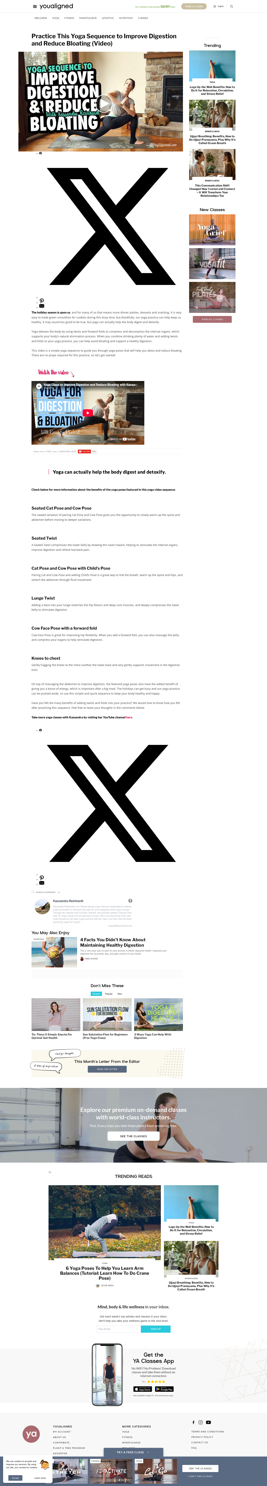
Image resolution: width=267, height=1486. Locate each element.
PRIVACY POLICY (202, 1437)
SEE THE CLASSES (200, 1468)
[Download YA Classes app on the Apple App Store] (142, 1389)
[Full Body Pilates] (212, 297)
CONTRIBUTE (61, 1442)
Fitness (69, 17)
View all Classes (212, 319)
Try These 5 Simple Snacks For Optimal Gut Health (52, 1036)
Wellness (41, 17)
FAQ (194, 1448)
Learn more (40, 1477)
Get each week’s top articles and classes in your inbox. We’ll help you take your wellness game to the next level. (133, 1318)
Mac (157, 1395)
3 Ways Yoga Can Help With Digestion (152, 1036)
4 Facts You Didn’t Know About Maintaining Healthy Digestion (113, 942)
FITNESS (127, 1437)
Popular (109, 994)
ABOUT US (59, 1437)
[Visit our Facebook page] (193, 1422)
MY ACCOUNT (62, 1431)
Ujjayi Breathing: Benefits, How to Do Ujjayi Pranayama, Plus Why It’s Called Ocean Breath (212, 137)
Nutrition (126, 17)
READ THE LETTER (107, 1069)
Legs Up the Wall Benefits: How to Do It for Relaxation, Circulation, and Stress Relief (212, 88)
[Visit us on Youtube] (208, 1422)
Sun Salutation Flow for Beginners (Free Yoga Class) (105, 1036)
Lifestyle (108, 17)
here (129, 717)
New (120, 994)
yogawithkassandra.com (120, 926)
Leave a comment (45, 891)
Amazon (165, 1395)
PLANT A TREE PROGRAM (69, 1448)
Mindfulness (88, 17)
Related (96, 994)
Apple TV (150, 1395)
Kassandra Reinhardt (68, 901)
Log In (220, 6)
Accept (15, 1478)
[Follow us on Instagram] (201, 1422)
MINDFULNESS (131, 1442)
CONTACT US (199, 1442)
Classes (143, 17)
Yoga (55, 17)
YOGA (125, 1431)
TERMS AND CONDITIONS (207, 1431)
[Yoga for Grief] (212, 229)
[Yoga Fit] (212, 263)
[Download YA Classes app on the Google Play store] (164, 1389)
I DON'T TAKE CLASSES (200, 1476)
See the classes (133, 1136)
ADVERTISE (60, 1453)
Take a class (194, 6)
